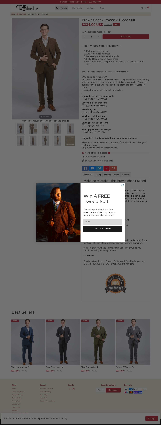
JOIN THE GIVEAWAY (102, 229)
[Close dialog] (123, 185)
